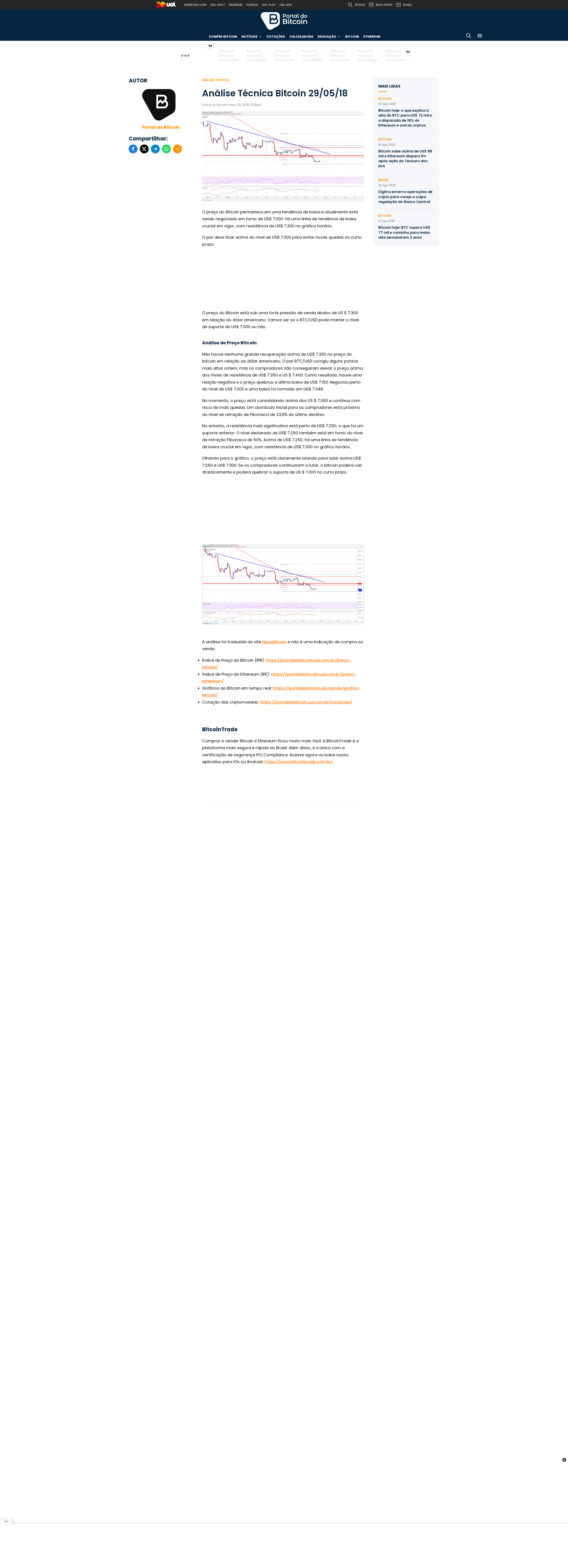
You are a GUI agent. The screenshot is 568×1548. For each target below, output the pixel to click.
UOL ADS (285, 4)
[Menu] (480, 36)
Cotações (275, 36)
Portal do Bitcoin (284, 21)
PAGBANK (236, 4)
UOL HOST (217, 4)
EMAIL (407, 4)
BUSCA (360, 4)
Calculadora (301, 36)
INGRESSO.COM (195, 4)
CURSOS (252, 4)
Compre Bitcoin (223, 36)
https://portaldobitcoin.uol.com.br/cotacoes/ (306, 702)
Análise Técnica (215, 80)
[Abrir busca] (468, 36)
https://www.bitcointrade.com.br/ (298, 761)
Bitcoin (352, 36)
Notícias (249, 36)
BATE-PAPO (384, 4)
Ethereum (371, 36)
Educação (327, 36)
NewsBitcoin (274, 642)
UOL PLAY (269, 4)
